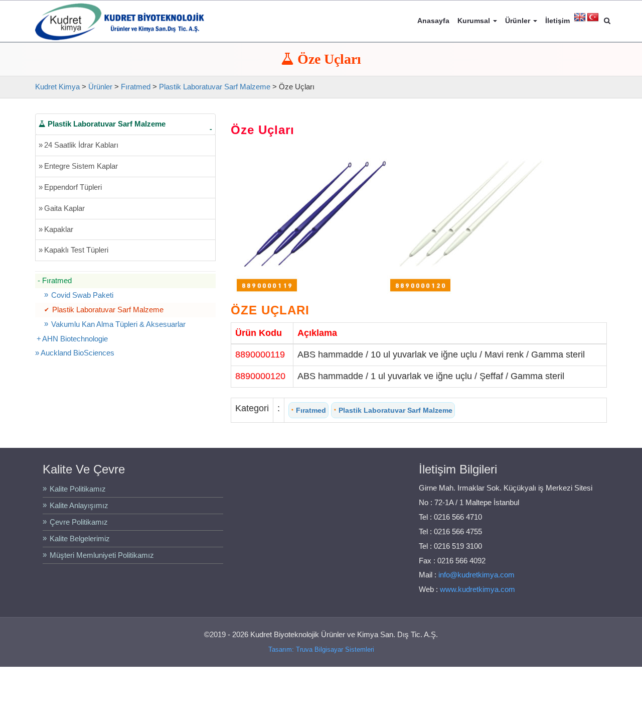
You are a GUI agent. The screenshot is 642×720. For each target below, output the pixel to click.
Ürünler (518, 21)
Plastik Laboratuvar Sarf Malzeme (393, 410)
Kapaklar (56, 229)
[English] (580, 18)
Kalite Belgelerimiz (80, 538)
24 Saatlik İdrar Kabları (78, 145)
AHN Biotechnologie (75, 338)
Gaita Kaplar (62, 208)
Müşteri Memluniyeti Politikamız (102, 555)
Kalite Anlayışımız (79, 505)
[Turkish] (593, 18)
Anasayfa (433, 21)
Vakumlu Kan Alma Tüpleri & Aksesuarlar (118, 324)
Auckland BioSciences (77, 352)
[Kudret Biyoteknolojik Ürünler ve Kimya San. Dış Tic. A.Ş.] (119, 20)
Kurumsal (474, 21)
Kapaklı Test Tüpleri (73, 250)
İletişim (557, 21)
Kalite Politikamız (78, 489)
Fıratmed (308, 410)
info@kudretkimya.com (476, 574)
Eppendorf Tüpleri (70, 187)
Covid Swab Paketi (82, 295)
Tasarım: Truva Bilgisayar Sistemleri (321, 649)
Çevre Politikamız (79, 522)
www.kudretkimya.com (477, 589)
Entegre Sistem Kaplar (78, 166)
